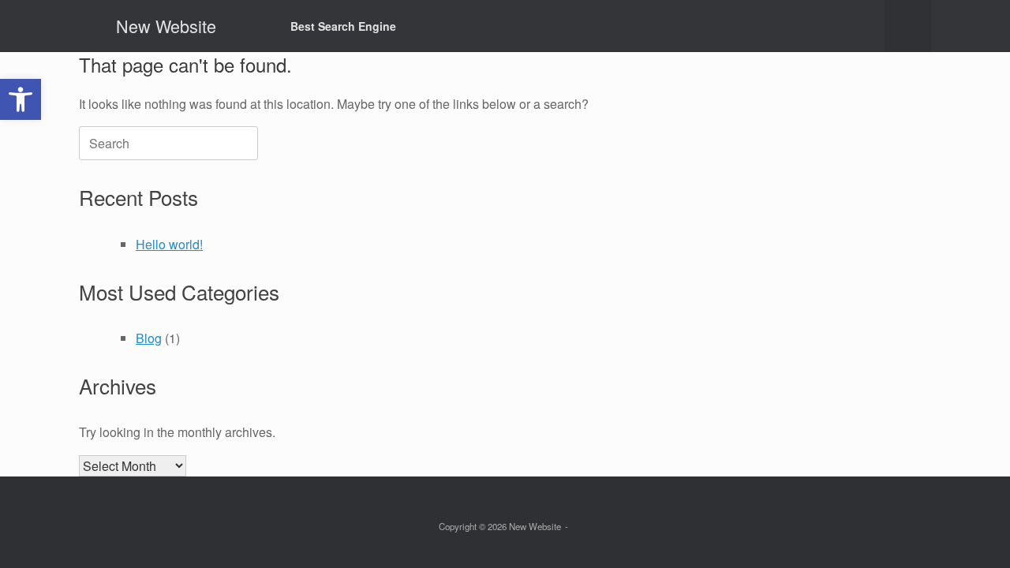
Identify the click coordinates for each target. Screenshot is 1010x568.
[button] (908, 26)
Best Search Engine (343, 26)
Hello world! (169, 244)
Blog (149, 338)
